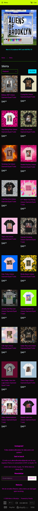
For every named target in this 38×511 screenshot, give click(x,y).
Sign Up (32, 478)
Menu (6, 2)
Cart (34, 2)
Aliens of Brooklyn (13, 498)
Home (3, 58)
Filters (32, 71)
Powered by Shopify (27, 498)
